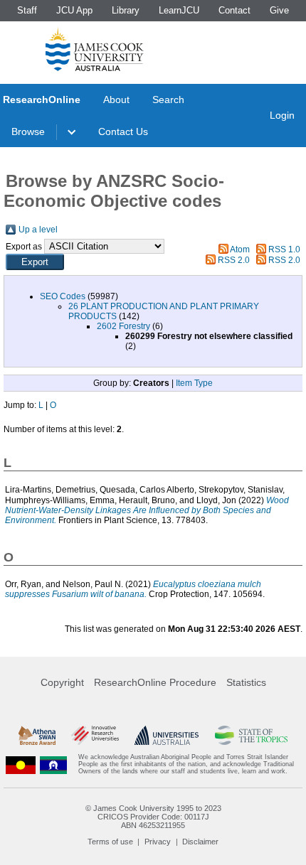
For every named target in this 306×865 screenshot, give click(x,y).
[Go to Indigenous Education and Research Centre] (21, 764)
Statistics (246, 682)
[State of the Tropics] (251, 735)
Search (168, 99)
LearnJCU (179, 10)
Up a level (38, 230)
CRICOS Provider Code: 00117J (153, 816)
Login (282, 115)
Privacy (157, 841)
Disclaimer (200, 841)
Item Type (194, 383)
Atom (240, 249)
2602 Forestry (123, 326)
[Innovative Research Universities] (95, 735)
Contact (234, 10)
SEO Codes (62, 296)
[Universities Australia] (166, 735)
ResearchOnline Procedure (155, 682)
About (116, 99)
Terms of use (110, 841)
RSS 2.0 (234, 260)
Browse (28, 131)
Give (279, 10)
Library (125, 10)
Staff (27, 10)
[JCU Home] (95, 49)
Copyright (62, 682)
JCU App (74, 10)
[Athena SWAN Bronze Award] (37, 735)
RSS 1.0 (284, 249)
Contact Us (123, 131)
